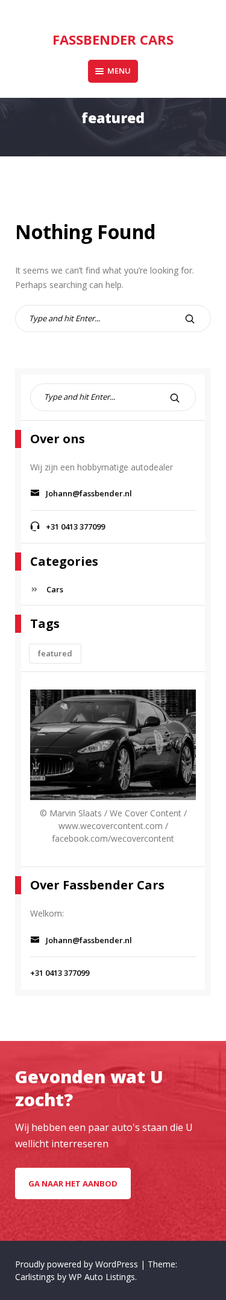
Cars (54, 589)
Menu (119, 70)
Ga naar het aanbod (73, 1183)
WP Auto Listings (102, 1276)
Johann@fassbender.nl (90, 493)
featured (55, 653)
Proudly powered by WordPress (77, 1264)
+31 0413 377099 (75, 526)
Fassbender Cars (113, 39)
